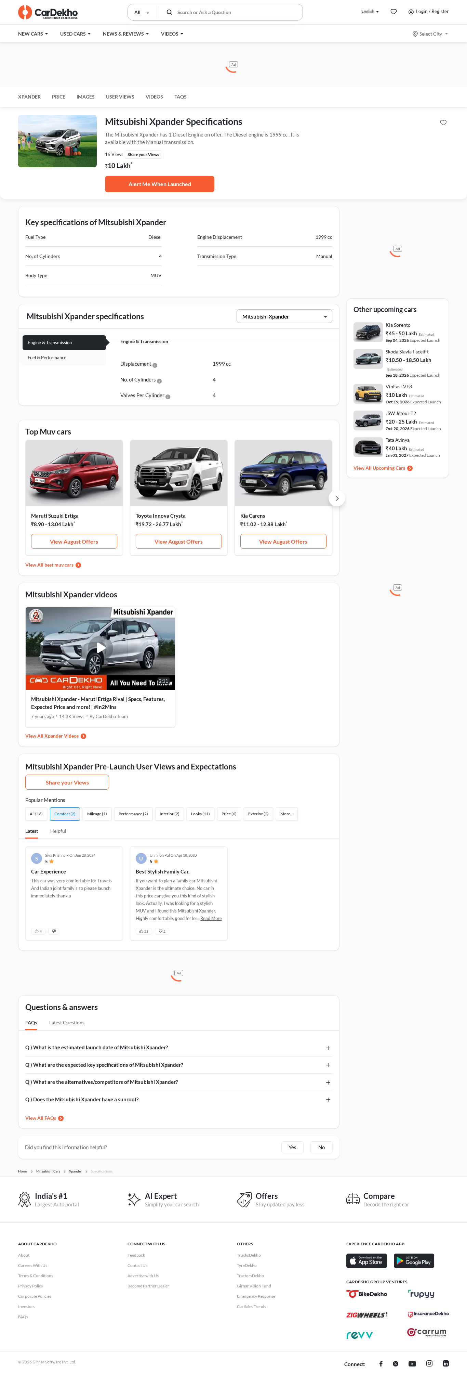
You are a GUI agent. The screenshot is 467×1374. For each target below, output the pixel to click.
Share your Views (67, 782)
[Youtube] (412, 1364)
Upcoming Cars (389, 468)
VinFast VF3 (399, 386)
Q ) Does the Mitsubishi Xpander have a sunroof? (81, 1099)
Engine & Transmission (50, 342)
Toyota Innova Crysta (161, 516)
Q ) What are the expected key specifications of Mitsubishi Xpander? (104, 1065)
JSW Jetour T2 (401, 413)
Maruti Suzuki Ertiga (55, 516)
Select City (430, 34)
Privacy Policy (30, 1285)
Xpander (29, 97)
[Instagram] (429, 1364)
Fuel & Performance (47, 357)
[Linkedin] (446, 1364)
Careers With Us (32, 1265)
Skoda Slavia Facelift (407, 351)
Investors (26, 1306)
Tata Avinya (398, 440)
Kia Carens (252, 516)
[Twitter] (395, 1364)
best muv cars (59, 565)
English (367, 11)
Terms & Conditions (35, 1275)
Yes (292, 1147)
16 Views (114, 154)
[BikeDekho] (366, 1293)
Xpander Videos (61, 736)
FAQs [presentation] (31, 1022)
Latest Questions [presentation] (66, 1022)
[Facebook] (381, 1364)
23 (146, 931)
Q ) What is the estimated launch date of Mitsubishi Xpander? (96, 1047)
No (321, 1147)
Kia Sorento (398, 325)
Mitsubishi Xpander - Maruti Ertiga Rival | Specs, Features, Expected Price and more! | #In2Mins (98, 703)
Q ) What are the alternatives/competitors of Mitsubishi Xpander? (101, 1082)
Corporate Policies (34, 1296)
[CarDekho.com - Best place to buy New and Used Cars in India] (48, 12)
